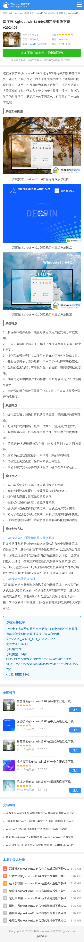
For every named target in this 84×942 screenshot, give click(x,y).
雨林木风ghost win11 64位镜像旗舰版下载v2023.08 (39, 905)
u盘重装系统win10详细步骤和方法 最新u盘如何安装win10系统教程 (43, 821)
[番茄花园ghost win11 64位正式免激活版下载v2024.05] (9, 745)
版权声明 (42, 936)
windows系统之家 (24, 13)
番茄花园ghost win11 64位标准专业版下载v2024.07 (44, 702)
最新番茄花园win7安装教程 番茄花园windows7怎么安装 (40, 837)
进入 (75, 709)
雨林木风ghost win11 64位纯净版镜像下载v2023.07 (39, 913)
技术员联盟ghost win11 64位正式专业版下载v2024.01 (39, 883)
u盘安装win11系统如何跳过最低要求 (30, 537)
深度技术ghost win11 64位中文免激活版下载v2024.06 (45, 722)
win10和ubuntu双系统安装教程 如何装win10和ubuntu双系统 (42, 845)
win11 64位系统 (45, 13)
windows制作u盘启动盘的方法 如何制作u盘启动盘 (36, 829)
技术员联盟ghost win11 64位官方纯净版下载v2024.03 (39, 876)
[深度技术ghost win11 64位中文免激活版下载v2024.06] (9, 725)
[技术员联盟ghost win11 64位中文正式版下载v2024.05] (9, 765)
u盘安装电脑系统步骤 (21, 578)
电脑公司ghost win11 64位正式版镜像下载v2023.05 (39, 920)
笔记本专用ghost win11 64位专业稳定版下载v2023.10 (39, 898)
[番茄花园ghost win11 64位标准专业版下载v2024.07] (9, 705)
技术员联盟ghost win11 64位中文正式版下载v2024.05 (45, 762)
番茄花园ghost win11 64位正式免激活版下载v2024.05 (45, 742)
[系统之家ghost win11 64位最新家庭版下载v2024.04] (9, 785)
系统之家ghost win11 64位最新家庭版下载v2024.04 (44, 782)
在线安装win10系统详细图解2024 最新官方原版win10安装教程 (43, 813)
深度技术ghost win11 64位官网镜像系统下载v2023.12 (39, 890)
